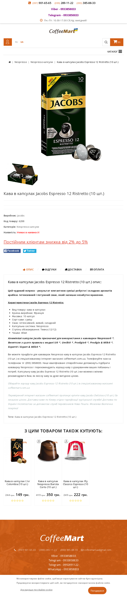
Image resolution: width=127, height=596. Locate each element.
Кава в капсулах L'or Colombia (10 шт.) (17, 482)
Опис (29, 269)
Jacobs (21, 215)
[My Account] (7, 42)
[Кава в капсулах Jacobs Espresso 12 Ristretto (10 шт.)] (63, 116)
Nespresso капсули (28, 226)
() (118, 42)
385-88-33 (86, 3)
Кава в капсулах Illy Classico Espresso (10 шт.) (75, 484)
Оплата (98, 269)
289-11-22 (64, 3)
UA (22, 42)
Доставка (74, 269)
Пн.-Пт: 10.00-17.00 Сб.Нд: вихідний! (65, 20)
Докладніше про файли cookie (36, 589)
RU (16, 42)
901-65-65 (41, 3)
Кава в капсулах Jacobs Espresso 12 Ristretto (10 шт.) (45, 416)
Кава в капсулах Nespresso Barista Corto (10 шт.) (48, 484)
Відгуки (50, 269)
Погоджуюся (97, 590)
